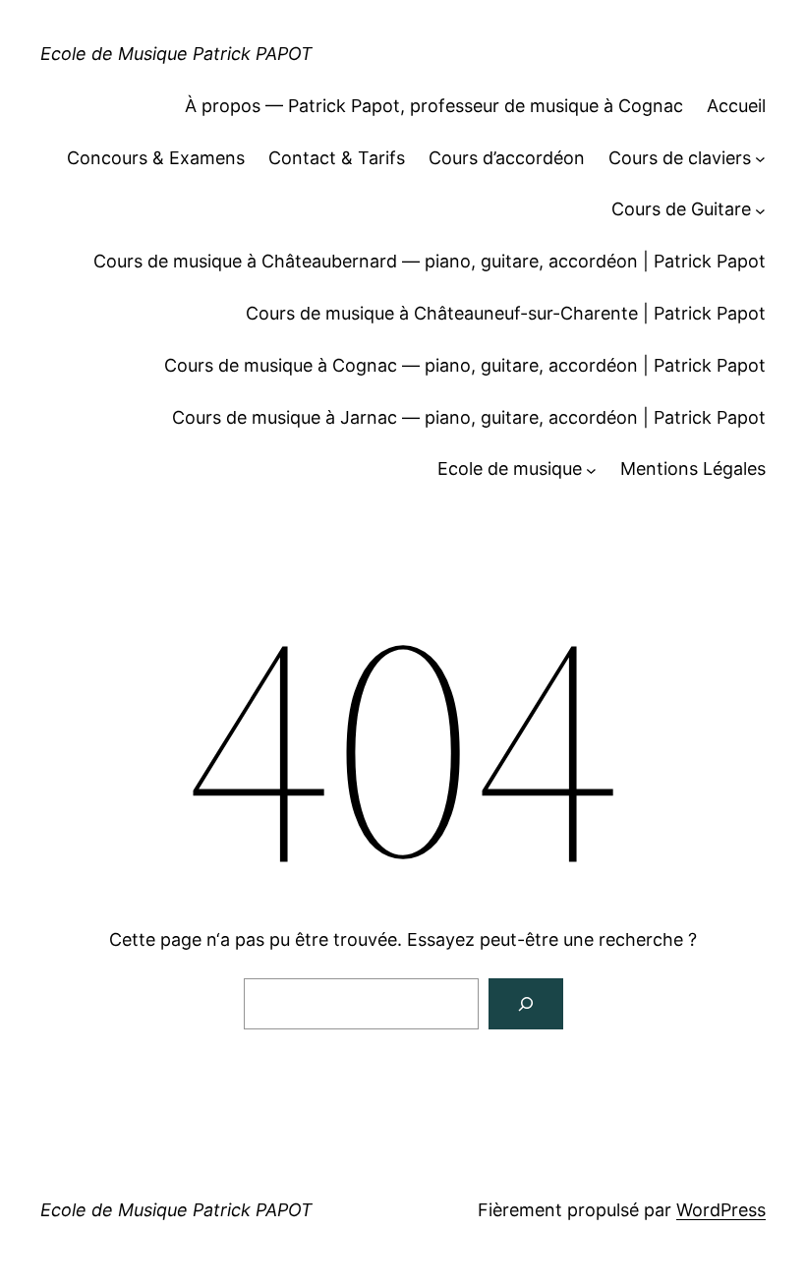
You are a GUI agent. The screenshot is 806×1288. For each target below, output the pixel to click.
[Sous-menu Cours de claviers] (760, 158)
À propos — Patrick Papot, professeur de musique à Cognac (434, 105)
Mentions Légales (693, 468)
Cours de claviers (679, 157)
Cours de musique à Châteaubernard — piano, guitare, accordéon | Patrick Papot (429, 261)
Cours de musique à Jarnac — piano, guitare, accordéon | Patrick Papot (469, 417)
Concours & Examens (156, 157)
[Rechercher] (526, 1003)
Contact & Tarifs (336, 157)
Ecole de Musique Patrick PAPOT (176, 53)
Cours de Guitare (681, 209)
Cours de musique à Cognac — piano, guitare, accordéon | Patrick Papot (465, 365)
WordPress (721, 1210)
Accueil (736, 105)
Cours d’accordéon (507, 157)
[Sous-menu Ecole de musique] (591, 469)
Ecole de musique (509, 468)
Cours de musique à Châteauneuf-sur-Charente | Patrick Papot (506, 313)
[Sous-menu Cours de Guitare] (760, 210)
